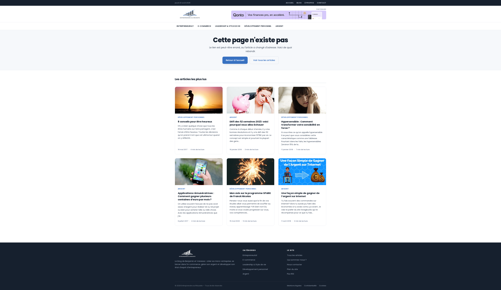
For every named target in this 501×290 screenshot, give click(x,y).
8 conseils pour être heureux (195, 121)
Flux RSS (290, 274)
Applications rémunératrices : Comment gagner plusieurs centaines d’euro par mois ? (196, 196)
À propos (309, 3)
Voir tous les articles (264, 60)
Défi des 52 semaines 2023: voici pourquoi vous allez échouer (249, 123)
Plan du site (292, 269)
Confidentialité (310, 285)
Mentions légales (294, 285)
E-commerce (204, 26)
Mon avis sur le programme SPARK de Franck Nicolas (250, 194)
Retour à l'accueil (235, 60)
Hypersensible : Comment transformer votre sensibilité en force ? (300, 125)
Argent (279, 26)
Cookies (322, 285)
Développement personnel (257, 26)
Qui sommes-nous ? (296, 260)
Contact (321, 3)
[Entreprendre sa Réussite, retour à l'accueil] (190, 14)
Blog (299, 3)
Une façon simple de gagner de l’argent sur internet (300, 194)
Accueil (290, 3)
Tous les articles (294, 255)
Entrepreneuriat (185, 26)
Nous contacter (294, 264)
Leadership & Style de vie (227, 26)
